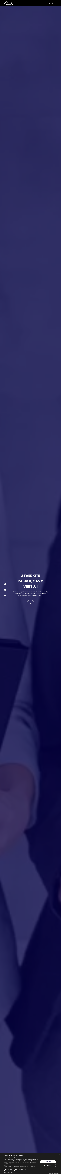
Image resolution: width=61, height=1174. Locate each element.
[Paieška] (49, 3)
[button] (56, 3)
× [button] (59, 1154)
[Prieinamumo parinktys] (52, 3)
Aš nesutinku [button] (47, 1165)
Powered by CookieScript (54, 1173)
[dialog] (30, 1163)
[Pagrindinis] (9, 3)
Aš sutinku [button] (48, 1161)
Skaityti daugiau (7, 1163)
